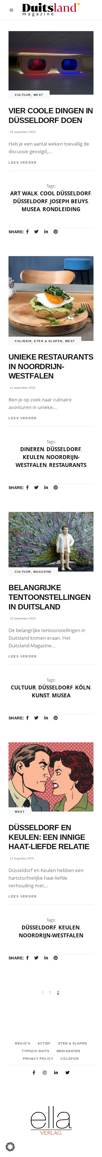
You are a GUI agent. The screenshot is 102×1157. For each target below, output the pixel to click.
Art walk (24, 193)
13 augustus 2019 (22, 858)
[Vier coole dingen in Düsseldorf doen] (51, 63)
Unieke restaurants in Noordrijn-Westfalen (50, 366)
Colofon (70, 1058)
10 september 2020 (23, 618)
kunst (41, 695)
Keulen (33, 457)
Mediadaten (68, 1051)
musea (31, 209)
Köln (82, 687)
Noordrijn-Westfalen (51, 935)
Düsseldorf (30, 201)
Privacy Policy (38, 1058)
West (38, 94)
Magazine (42, 571)
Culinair (23, 341)
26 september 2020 (23, 131)
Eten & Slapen (48, 341)
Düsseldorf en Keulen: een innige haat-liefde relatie (48, 837)
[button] (10, 1147)
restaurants (67, 465)
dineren (32, 449)
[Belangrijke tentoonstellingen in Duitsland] (51, 542)
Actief (44, 1043)
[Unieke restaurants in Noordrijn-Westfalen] (51, 298)
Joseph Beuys (69, 201)
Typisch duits (35, 1051)
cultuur (23, 94)
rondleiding (61, 209)
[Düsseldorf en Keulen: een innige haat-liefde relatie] (51, 777)
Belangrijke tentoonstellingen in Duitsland (49, 597)
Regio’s (22, 1043)
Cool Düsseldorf (65, 193)
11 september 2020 (22, 387)
